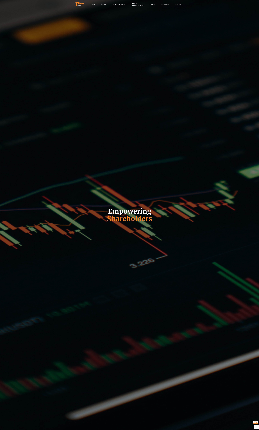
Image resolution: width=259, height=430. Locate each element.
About (93, 4)
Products (103, 4)
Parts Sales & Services (119, 4)
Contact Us (178, 4)
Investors (152, 4)
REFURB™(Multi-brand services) (138, 4)
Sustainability (165, 4)
